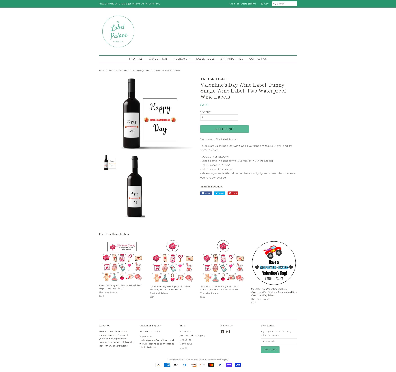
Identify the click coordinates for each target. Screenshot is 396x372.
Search (183, 348)
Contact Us (258, 58)
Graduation (158, 58)
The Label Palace (197, 359)
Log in (232, 3)
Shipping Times (232, 58)
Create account (248, 3)
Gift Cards (185, 339)
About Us (185, 331)
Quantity (205, 111)
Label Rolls (205, 58)
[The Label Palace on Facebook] (222, 332)
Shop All (136, 58)
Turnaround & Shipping (192, 335)
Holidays (181, 58)
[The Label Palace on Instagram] (228, 332)
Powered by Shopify (217, 359)
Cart (266, 3)
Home (101, 70)
